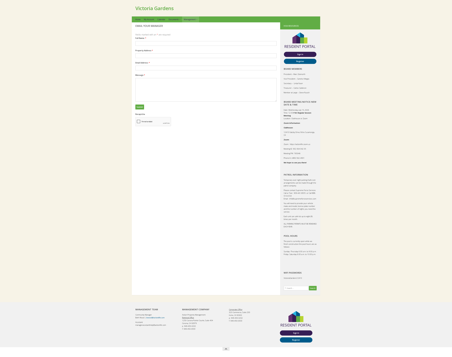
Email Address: (142, 62)
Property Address (144, 50)
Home (138, 19)
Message (140, 75)
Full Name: (140, 38)
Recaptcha (140, 114)
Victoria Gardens (154, 8)
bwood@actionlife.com (155, 317)
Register (300, 61)
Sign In (300, 54)
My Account (149, 19)
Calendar (161, 19)
